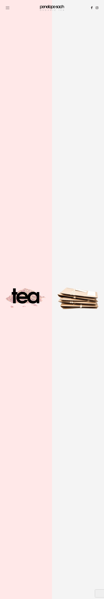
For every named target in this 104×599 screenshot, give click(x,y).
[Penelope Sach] (52, 7)
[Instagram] (97, 8)
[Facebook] (92, 8)
